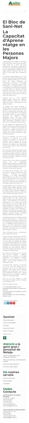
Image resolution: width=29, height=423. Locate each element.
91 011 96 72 (8, 414)
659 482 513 (12, 404)
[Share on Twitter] (5, 303)
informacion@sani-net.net (10, 405)
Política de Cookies (8, 331)
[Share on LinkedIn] (8, 303)
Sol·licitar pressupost (8, 320)
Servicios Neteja (7, 381)
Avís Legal (6, 325)
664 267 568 (12, 416)
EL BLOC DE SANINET (9, 323)
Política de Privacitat (8, 328)
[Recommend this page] (14, 303)
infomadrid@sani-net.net (10, 417)
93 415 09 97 (8, 401)
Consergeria (6, 383)
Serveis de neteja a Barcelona (11, 364)
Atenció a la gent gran (9, 378)
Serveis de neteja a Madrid (10, 366)
